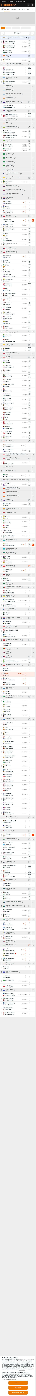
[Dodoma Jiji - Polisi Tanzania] (17, 928)
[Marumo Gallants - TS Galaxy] (17, 848)
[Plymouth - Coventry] (17, 399)
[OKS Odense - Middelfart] (17, 284)
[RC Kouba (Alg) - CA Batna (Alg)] (17, 999)
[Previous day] (2, 33)
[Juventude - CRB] (17, 149)
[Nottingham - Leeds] (17, 437)
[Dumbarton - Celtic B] (17, 761)
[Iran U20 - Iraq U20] (17, 976)
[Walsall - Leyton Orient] (17, 423)
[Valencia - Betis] (17, 60)
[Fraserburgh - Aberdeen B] (17, 775)
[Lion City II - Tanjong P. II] (17, 826)
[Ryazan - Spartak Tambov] (17, 679)
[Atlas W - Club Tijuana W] (17, 591)
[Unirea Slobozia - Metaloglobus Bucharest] (17, 661)
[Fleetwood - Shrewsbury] (17, 390)
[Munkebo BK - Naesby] (17, 280)
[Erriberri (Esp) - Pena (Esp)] (17, 1008)
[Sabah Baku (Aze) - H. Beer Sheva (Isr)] (17, 42)
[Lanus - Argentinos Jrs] (17, 68)
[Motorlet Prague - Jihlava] (17, 230)
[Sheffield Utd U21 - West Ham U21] (17, 463)
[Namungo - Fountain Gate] (17, 923)
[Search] (28, 5)
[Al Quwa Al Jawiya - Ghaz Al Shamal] (17, 536)
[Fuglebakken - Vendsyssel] (17, 317)
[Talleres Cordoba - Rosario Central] (17, 73)
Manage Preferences (18, 1392)
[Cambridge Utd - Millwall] (17, 385)
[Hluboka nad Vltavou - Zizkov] (17, 244)
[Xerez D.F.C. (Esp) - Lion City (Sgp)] (17, 1004)
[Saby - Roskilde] (17, 289)
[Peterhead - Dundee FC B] (17, 794)
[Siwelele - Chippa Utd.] (17, 858)
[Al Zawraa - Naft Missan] (17, 531)
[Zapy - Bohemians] (17, 239)
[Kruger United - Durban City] (17, 843)
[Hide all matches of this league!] (33, 38)
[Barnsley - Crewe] (17, 371)
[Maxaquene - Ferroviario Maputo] (17, 605)
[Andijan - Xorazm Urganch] (17, 949)
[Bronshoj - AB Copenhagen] (17, 313)
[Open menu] (32, 5)
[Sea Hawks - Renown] (17, 884)
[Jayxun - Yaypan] (17, 967)
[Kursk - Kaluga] (17, 669)
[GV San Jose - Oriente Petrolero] (17, 131)
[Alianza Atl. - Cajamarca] (17, 644)
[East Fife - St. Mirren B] (17, 766)
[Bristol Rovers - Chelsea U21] (17, 450)
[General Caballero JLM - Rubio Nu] (17, 631)
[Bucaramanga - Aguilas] (17, 182)
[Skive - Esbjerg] (17, 322)
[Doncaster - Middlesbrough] (17, 366)
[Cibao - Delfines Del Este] (17, 340)
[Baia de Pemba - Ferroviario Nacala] (17, 600)
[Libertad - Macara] (17, 349)
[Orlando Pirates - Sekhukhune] (17, 853)
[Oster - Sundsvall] (17, 898)
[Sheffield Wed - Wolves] (17, 404)
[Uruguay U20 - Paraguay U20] (17, 986)
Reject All (18, 1387)
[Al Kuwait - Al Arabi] (17, 557)
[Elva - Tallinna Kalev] (17, 475)
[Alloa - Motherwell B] (17, 728)
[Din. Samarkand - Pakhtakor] (17, 959)
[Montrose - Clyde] (17, 789)
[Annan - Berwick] (17, 733)
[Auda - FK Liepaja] (17, 579)
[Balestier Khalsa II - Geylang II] (17, 821)
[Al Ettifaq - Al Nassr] (17, 710)
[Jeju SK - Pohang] (17, 871)
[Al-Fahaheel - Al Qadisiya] (17, 562)
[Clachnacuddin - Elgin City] (17, 742)
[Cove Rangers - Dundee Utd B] (17, 747)
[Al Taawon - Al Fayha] (17, 705)
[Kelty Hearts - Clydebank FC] (17, 785)
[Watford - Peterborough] (17, 427)
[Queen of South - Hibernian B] (17, 799)
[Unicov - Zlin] (17, 234)
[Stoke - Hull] (17, 418)
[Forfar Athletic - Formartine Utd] (17, 770)
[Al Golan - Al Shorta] (17, 522)
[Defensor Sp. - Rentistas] (17, 937)
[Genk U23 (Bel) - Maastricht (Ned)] (17, 994)
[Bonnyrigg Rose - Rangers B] (17, 737)
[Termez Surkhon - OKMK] (17, 954)
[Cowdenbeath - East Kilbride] (17, 752)
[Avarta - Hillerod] (17, 266)
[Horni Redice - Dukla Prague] (17, 225)
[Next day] (32, 33)
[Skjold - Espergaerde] (17, 327)
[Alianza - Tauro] (17, 613)
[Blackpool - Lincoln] (17, 380)
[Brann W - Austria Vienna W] (17, 484)
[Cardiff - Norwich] (17, 361)
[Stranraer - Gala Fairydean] (17, 813)
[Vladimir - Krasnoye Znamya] (17, 683)
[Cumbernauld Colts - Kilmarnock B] (17, 756)
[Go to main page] (9, 5)
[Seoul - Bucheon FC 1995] (17, 876)
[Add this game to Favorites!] (1, 42)
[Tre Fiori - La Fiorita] (17, 692)
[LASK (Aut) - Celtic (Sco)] (17, 51)
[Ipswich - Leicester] (17, 394)
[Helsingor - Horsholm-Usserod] (17, 275)
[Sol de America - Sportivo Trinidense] (17, 635)
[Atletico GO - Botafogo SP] (17, 145)
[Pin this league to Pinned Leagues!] (22, 64)
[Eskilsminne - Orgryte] (17, 910)
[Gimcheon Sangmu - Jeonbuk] (17, 866)
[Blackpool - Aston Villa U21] (17, 445)
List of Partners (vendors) (9, 1379)
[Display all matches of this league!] (33, 86)
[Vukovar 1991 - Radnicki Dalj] (17, 212)
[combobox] (17, 33)
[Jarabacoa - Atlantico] (17, 335)
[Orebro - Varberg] (17, 893)
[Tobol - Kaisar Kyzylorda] (17, 544)
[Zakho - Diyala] (17, 526)
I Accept (18, 1383)
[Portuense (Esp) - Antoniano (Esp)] (17, 1013)
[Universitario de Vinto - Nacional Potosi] (17, 136)
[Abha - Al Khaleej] (17, 701)
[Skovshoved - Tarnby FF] (17, 303)
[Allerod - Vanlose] (17, 261)
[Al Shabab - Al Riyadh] (17, 715)
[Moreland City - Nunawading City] (17, 106)
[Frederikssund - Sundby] (17, 270)
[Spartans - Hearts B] (17, 808)
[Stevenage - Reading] (17, 413)
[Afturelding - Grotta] (17, 504)
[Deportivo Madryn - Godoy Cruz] (17, 82)
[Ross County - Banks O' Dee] (17, 803)
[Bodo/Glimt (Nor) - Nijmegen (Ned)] (17, 46)
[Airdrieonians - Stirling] (17, 723)
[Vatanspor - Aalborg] (17, 299)
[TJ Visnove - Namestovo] (17, 835)
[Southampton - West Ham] (17, 408)
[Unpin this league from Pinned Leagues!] (26, 37)
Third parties (22, 1370)
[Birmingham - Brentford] (17, 432)
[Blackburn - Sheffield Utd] (17, 376)
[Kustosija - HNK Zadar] (17, 202)
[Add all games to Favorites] (1, 37)
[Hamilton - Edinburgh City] (17, 780)
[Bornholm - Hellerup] (17, 256)
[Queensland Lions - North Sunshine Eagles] (17, 115)
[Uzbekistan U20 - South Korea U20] (17, 981)
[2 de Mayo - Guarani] (17, 622)
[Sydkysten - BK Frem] (17, 308)
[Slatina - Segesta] (17, 207)
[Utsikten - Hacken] (17, 915)
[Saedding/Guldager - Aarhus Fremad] (17, 294)
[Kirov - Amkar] (17, 674)
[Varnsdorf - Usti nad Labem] (17, 220)
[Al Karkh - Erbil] (17, 517)
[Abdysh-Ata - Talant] (17, 570)
